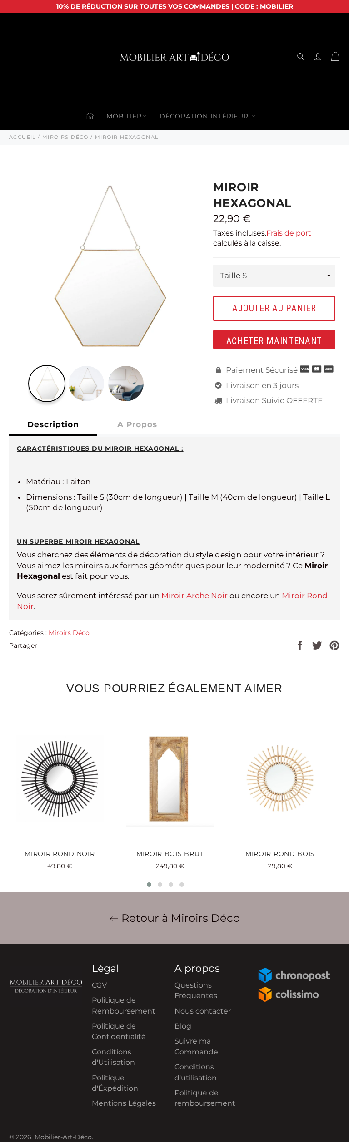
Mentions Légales (124, 1103)
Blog (182, 1026)
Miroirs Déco (69, 633)
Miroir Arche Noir (194, 595)
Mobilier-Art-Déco (63, 1137)
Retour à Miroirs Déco (179, 918)
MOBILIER (124, 116)
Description (53, 424)
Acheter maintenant (274, 340)
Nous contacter (202, 1011)
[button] (149, 884)
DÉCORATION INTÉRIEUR (205, 116)
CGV (99, 985)
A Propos (137, 424)
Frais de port (288, 233)
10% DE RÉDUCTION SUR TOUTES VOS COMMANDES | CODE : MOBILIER (174, 6)
